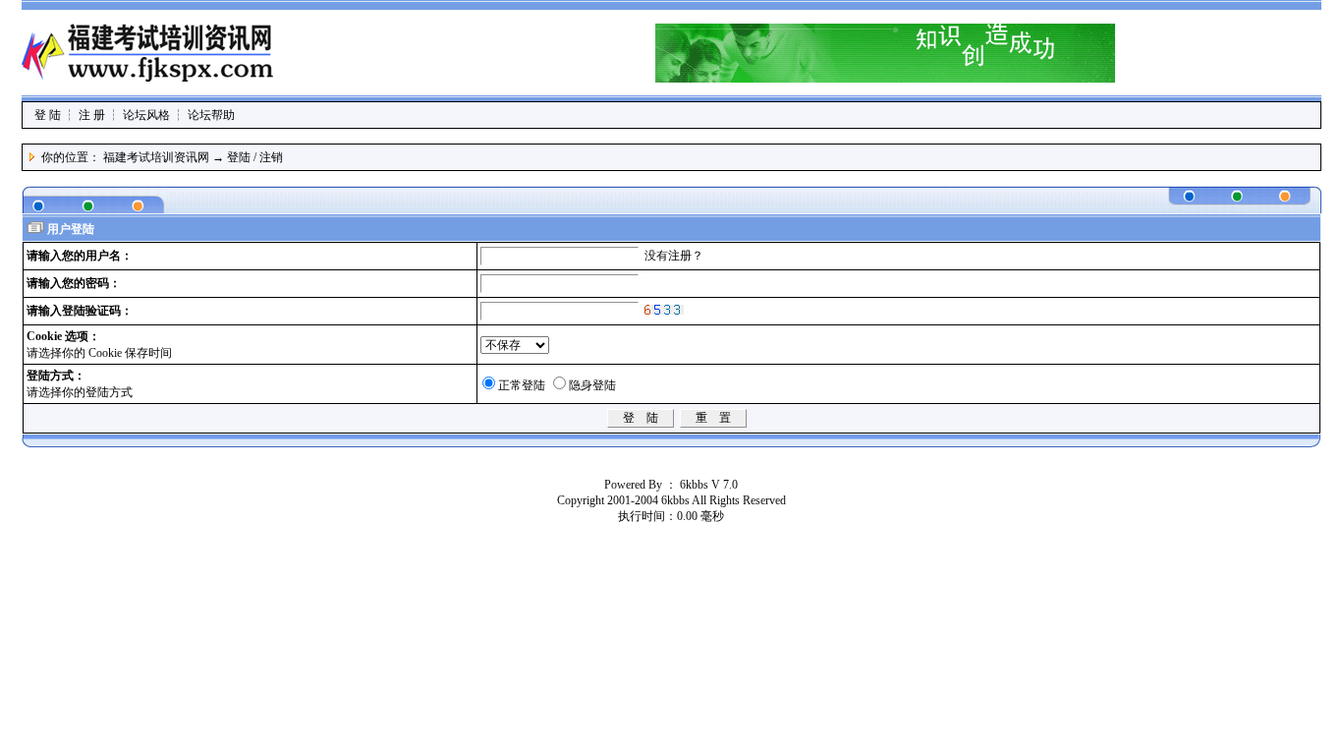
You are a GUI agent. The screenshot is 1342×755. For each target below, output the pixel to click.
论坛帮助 (211, 115)
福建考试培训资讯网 (156, 157)
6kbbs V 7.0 (709, 485)
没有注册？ (673, 255)
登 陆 (47, 115)
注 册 (92, 115)
